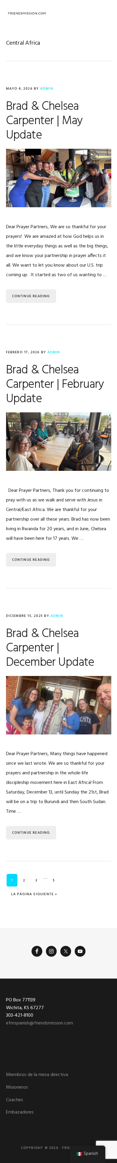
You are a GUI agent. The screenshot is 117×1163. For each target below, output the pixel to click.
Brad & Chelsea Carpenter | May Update (44, 121)
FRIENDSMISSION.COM (27, 13)
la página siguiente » (34, 894)
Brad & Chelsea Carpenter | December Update (50, 648)
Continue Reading (31, 296)
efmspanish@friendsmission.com (39, 1023)
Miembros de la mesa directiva (37, 1075)
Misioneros (17, 1087)
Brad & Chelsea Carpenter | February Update (55, 385)
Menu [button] (104, 13)
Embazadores (20, 1112)
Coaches (14, 1100)
